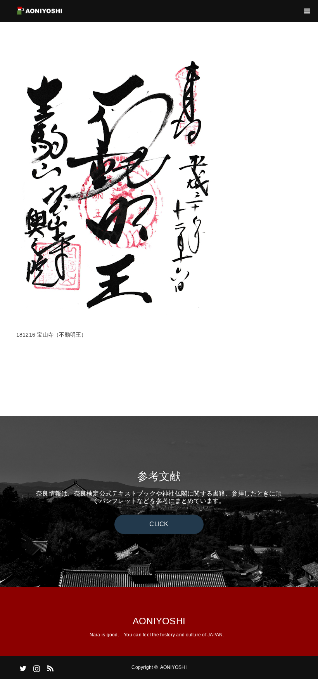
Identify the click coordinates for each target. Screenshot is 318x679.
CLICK (158, 524)
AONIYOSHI (159, 621)
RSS (49, 667)
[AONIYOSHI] (63, 11)
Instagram (35, 667)
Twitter (22, 667)
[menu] (307, 11)
